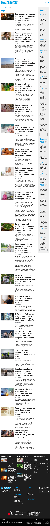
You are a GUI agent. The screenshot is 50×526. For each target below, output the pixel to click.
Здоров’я (44, 519)
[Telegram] (42, 491)
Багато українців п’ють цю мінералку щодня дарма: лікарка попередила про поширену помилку (24, 248)
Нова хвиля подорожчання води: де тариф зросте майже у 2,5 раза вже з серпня (24, 128)
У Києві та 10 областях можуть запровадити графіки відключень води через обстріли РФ (24, 317)
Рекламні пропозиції (29, 490)
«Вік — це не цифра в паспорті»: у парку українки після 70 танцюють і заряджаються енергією (28, 476)
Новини (27, 519)
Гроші (40, 64)
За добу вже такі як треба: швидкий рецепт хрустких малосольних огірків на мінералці (24, 227)
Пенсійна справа (41, 89)
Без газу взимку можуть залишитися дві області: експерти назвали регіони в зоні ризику (25, 17)
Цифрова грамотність (30, 523)
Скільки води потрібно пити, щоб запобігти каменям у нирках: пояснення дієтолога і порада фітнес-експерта (25, 37)
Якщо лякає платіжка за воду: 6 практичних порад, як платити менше (25, 411)
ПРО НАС (16, 487)
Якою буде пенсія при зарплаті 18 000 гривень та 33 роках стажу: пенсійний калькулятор (44, 168)
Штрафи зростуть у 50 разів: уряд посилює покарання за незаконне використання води (25, 278)
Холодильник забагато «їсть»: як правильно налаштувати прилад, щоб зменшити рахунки (43, 20)
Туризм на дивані (38, 523)
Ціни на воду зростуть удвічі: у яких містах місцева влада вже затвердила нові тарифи (25, 195)
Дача (42, 519)
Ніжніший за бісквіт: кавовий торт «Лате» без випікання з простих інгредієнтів (43, 191)
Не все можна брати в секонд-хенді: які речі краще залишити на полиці (43, 214)
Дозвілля (28, 522)
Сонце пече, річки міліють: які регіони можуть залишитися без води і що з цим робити (25, 62)
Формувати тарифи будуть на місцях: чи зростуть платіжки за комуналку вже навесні (24, 334)
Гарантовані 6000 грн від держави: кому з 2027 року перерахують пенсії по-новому (44, 224)
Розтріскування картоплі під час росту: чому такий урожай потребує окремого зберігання (43, 115)
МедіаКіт (29, 487)
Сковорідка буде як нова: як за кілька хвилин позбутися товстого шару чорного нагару (43, 148)
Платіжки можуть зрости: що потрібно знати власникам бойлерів (23, 299)
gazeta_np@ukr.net (30, 499)
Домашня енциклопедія (42, 142)
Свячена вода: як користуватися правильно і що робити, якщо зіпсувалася (24, 434)
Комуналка (38, 519)
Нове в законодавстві (37, 522)
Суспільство (41, 77)
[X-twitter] (45, 491)
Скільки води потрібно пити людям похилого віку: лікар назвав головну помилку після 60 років (24, 172)
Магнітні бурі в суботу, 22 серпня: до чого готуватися (43, 158)
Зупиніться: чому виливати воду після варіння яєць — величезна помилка (23, 152)
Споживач (41, 102)
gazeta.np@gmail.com (18, 505)
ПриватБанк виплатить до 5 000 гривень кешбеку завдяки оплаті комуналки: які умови (44, 70)
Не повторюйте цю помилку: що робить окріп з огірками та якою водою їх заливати (25, 87)
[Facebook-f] (40, 491)
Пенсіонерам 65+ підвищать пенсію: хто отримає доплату (44, 232)
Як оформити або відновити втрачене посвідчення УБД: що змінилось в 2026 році (44, 82)
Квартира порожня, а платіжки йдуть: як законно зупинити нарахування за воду (23, 108)
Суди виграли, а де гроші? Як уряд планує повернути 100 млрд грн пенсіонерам (43, 179)
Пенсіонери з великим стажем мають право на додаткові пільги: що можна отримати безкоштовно (44, 243)
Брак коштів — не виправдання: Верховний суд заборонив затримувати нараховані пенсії (44, 202)
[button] (48, 3)
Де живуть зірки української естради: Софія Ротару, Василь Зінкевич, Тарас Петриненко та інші (43, 128)
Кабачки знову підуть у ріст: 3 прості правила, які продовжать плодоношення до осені (28, 467)
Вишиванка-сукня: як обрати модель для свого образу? (43, 105)
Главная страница (4, 7)
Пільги (31, 522)
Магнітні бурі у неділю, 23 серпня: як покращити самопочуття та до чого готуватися (43, 33)
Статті (30, 524)
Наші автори (17, 494)
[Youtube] (48, 491)
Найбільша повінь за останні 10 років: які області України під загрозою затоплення (24, 372)
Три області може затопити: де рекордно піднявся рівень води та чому (25, 353)
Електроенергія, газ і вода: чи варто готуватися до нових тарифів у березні (23, 392)
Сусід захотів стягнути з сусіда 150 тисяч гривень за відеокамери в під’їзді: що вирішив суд (43, 57)
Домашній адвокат (34, 520)
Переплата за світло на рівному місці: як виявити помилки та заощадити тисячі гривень (44, 45)
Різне (27, 524)
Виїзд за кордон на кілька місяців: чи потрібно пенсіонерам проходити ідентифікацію (43, 94)
